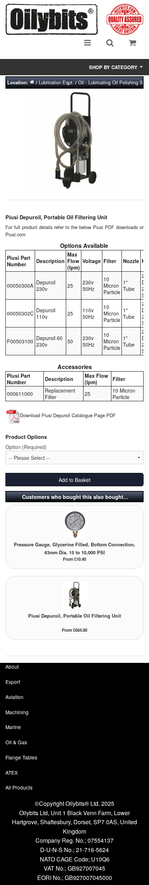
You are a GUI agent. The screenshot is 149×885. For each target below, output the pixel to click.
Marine (13, 727)
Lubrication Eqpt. (56, 82)
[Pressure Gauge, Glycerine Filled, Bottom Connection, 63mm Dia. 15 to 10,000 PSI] (74, 523)
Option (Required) (26, 446)
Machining (17, 712)
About (12, 666)
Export (12, 681)
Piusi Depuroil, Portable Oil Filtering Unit (74, 616)
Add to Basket (74, 479)
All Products (19, 787)
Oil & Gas (16, 742)
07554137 (101, 840)
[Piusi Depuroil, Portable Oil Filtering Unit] (74, 595)
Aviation (14, 696)
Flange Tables (21, 757)
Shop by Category (114, 67)
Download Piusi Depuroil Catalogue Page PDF (68, 415)
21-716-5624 (92, 850)
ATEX (11, 772)
